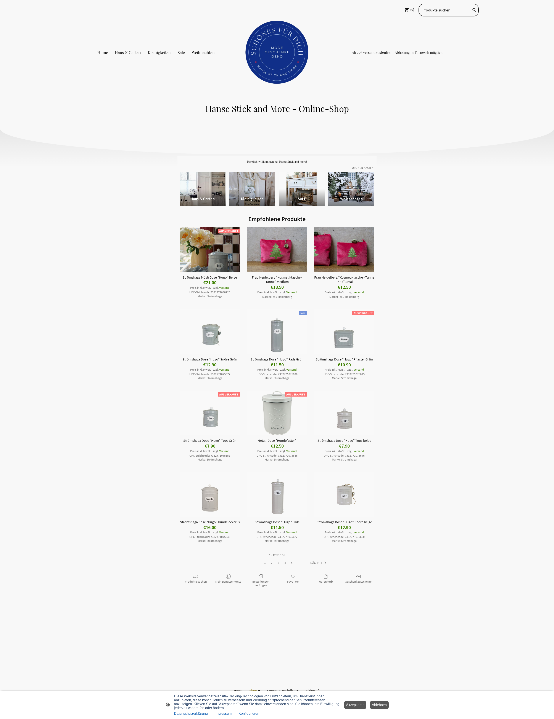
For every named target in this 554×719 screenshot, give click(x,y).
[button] (319, 563)
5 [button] (292, 563)
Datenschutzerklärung (191, 713)
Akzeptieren (355, 705)
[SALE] (302, 182)
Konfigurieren (248, 713)
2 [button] (271, 563)
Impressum (223, 713)
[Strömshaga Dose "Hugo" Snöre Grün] (210, 331)
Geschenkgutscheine (358, 581)
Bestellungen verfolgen (260, 583)
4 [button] (285, 563)
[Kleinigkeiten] (252, 182)
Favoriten (293, 581)
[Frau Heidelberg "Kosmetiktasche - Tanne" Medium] (277, 249)
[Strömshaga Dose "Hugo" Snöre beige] (344, 494)
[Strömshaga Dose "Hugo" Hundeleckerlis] (210, 494)
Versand (224, 288)
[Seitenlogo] (277, 52)
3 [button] (278, 563)
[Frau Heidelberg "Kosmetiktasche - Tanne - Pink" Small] (344, 249)
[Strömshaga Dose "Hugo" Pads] (277, 494)
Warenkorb (326, 581)
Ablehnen (379, 705)
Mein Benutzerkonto (228, 581)
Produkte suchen (196, 581)
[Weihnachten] (351, 182)
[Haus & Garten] (203, 182)
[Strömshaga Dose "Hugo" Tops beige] (344, 413)
